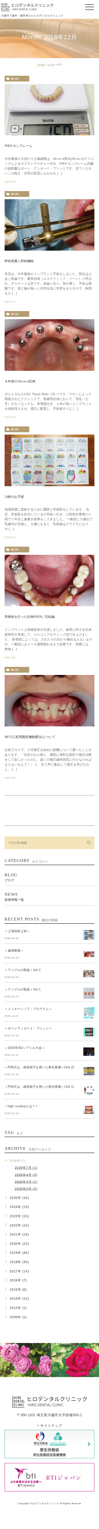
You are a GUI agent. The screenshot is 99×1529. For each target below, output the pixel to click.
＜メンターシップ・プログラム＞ (28, 1009)
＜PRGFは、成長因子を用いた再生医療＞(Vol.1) (39, 1086)
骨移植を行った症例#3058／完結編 (30, 616)
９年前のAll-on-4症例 (20, 381)
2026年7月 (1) (26, 1168)
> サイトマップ (49, 1426)
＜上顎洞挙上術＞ (17, 931)
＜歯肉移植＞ (14, 950)
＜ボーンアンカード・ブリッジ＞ (28, 1028)
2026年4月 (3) (26, 1174)
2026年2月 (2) (26, 1188)
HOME (41, 64)
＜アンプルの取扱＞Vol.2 (23, 970)
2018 (50, 64)
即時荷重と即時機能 (19, 261)
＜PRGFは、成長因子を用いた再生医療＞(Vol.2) (39, 1067)
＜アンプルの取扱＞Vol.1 (23, 989)
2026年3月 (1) (26, 1181)
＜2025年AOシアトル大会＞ (25, 1048)
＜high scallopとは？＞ (21, 1106)
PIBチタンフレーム (18, 146)
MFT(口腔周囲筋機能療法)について (30, 737)
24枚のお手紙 (14, 496)
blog (15, 78)
